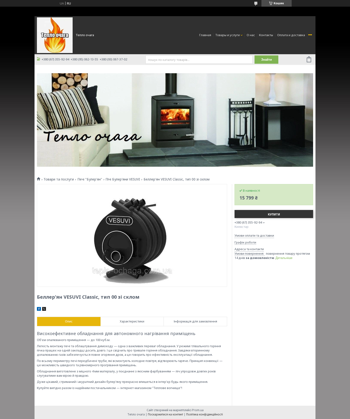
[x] (44, 309)
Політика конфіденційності (204, 414)
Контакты (266, 35)
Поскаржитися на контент (165, 414)
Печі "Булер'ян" (89, 179)
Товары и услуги (227, 35)
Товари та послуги (59, 179)
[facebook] (39, 309)
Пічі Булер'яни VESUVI (122, 179)
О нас (251, 35)
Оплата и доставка (291, 35)
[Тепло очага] (55, 35)
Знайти (266, 59)
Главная (205, 35)
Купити (274, 214)
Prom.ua (198, 410)
